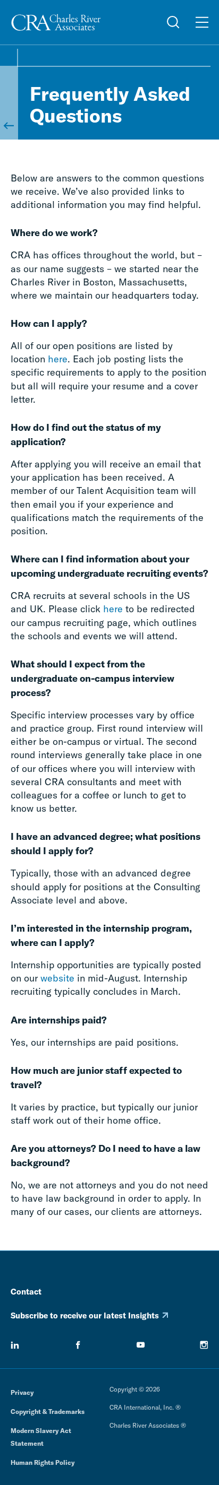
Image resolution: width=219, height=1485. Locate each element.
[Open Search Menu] (173, 22)
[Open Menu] (202, 22)
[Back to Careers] (8, 103)
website (57, 978)
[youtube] (141, 1345)
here (58, 359)
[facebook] (78, 1345)
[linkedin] (15, 1345)
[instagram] (204, 1345)
